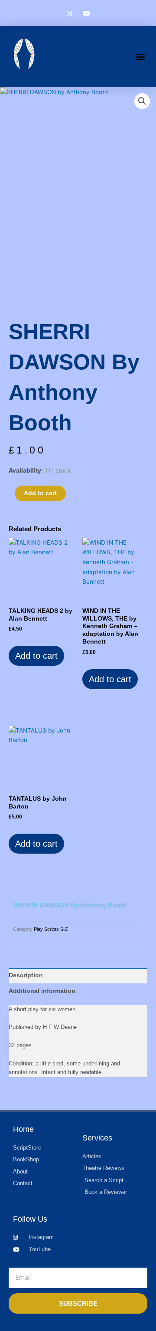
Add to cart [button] (36, 656)
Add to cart (40, 493)
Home (23, 1129)
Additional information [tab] (42, 991)
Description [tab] (26, 975)
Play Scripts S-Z (51, 929)
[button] (140, 56)
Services (97, 1138)
